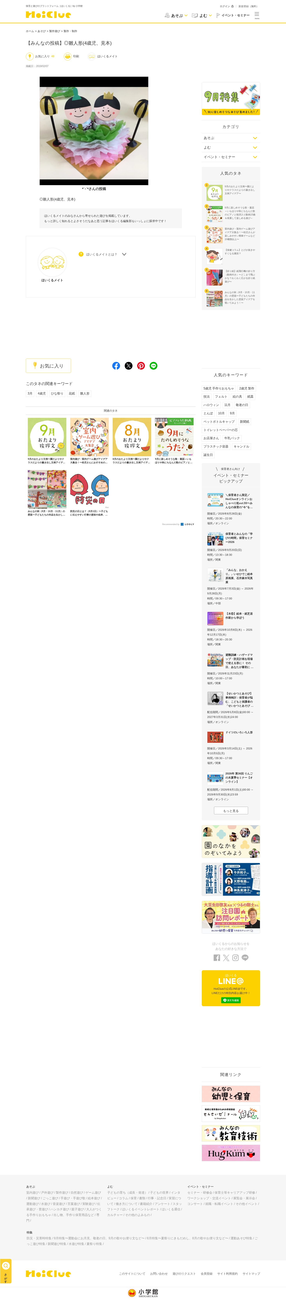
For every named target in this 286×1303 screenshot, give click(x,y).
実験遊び (88, 1203)
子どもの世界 (159, 1192)
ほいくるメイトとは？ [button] (101, 254)
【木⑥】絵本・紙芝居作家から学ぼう (239, 615)
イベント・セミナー (219, 157)
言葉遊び (74, 1203)
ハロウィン (211, 405)
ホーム (30, 31)
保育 (134, 1198)
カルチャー (115, 1215)
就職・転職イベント (219, 1203)
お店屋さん (211, 438)
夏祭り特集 (94, 1244)
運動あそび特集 (241, 1238)
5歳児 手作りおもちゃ (219, 388)
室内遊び (32, 1192)
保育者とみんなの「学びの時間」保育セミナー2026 (239, 537)
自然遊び (77, 1192)
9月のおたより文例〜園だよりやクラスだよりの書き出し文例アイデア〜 (240, 190)
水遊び (45, 1203)
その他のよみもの (137, 1215)
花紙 (72, 393)
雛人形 (84, 393)
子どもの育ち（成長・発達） (127, 1192)
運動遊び (32, 1203)
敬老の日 (242, 405)
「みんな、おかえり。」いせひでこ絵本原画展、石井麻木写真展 (239, 576)
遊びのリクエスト (184, 1273)
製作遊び (54, 31)
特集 (29, 1232)
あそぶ (209, 138)
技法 (207, 396)
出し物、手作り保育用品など (74, 1215)
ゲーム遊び (93, 1192)
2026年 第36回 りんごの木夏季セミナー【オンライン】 (239, 777)
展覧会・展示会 (244, 1198)
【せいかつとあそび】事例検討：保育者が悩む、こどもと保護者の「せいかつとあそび (239, 699)
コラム (123, 1198)
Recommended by (171, 524)
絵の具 (237, 396)
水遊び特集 (76, 1244)
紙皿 (250, 396)
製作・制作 (70, 31)
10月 (221, 413)
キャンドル (241, 446)
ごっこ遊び (50, 1198)
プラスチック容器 (216, 446)
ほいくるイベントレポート (140, 1209)
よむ (207, 147)
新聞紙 (244, 421)
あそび (42, 31)
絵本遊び (94, 1198)
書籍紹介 (146, 1203)
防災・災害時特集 (39, 1238)
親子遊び (77, 1209)
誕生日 (208, 454)
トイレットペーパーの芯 (221, 430)
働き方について (127, 1203)
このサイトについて (132, 1273)
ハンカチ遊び (59, 1209)
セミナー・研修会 (199, 1192)
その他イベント (246, 1203)
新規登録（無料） (249, 6)
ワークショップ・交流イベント (209, 1198)
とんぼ (208, 413)
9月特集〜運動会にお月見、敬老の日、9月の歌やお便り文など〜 (99, 1238)
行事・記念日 (157, 1198)
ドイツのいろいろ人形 (239, 732)
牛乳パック (232, 438)
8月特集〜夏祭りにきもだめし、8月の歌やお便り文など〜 (187, 1238)
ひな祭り (57, 393)
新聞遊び (34, 1198)
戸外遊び (47, 1192)
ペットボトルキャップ (219, 421)
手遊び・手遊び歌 (73, 1198)
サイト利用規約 (227, 1273)
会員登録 (206, 1273)
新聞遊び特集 (57, 1244)
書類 (142, 1198)
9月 (232, 413)
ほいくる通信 (171, 1209)
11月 (227, 405)
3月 (30, 393)
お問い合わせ (159, 1273)
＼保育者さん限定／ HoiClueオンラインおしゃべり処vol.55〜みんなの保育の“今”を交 (239, 501)
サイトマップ (251, 1273)
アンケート (162, 1203)
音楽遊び (59, 1203)
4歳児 (42, 393)
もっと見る (231, 811)
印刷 (76, 56)
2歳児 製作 (246, 388)
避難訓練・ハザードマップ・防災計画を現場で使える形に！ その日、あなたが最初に (239, 661)
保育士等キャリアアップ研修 (235, 1192)
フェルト (221, 396)
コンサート (195, 1203)
